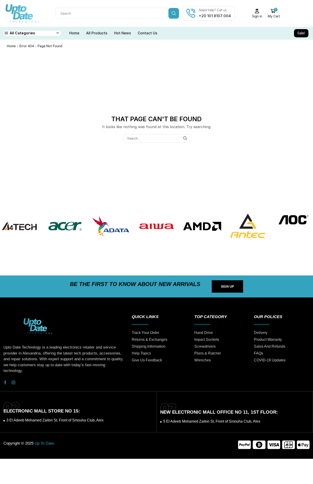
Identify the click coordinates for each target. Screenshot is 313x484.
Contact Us (147, 33)
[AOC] (293, 220)
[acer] (65, 226)
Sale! (301, 33)
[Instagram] (13, 382)
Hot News (122, 33)
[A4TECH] (19, 226)
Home (74, 33)
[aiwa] (156, 226)
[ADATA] (110, 226)
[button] (227, 286)
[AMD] (202, 226)
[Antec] (247, 226)
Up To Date (44, 443)
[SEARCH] (185, 138)
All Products (96, 33)
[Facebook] (5, 382)
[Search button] (173, 13)
